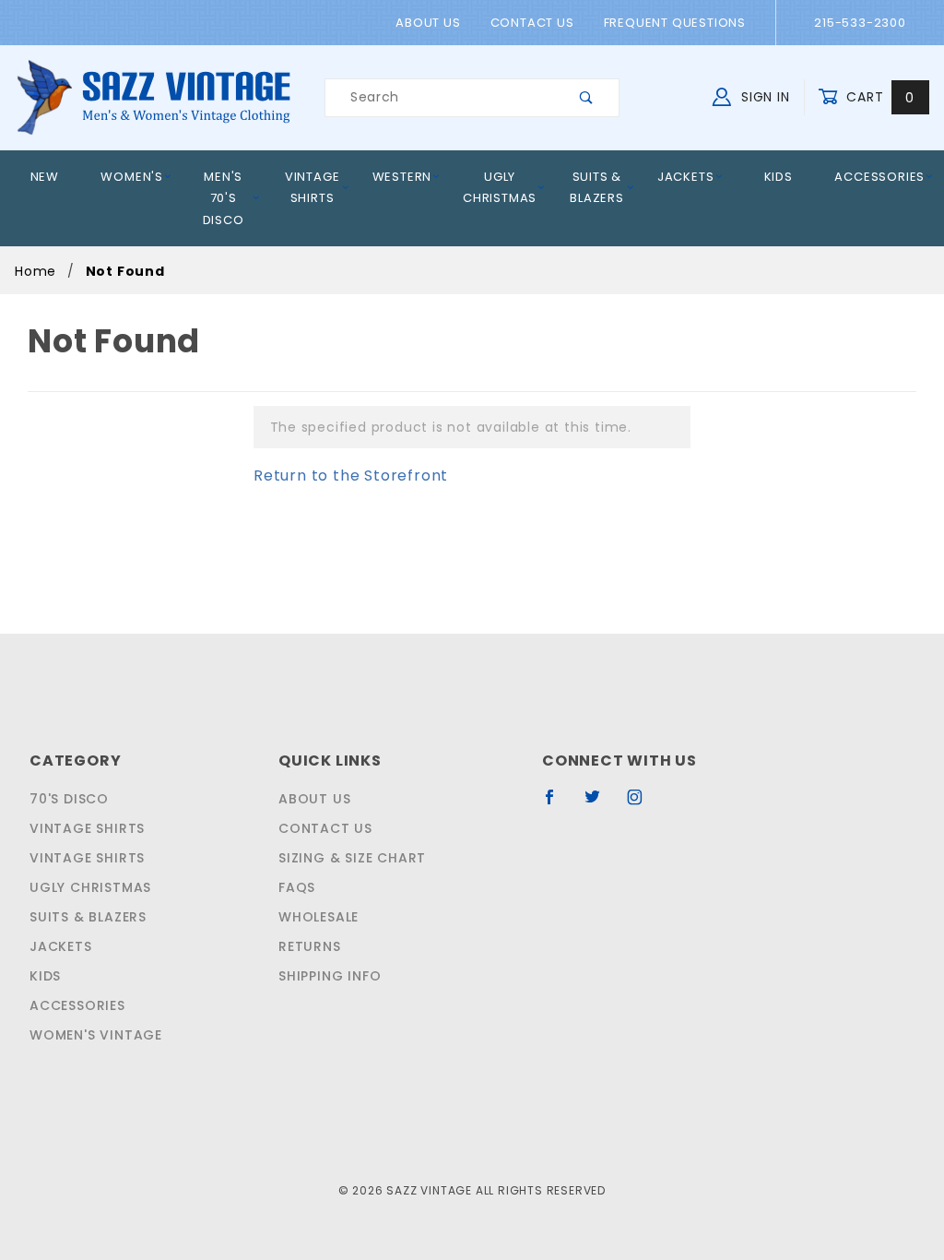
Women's (131, 176)
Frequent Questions (675, 22)
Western (402, 176)
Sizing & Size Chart (352, 858)
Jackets (685, 176)
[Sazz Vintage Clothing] (153, 97)
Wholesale (318, 917)
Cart (878, 97)
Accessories (879, 176)
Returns (309, 946)
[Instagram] (642, 804)
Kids (778, 176)
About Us (427, 22)
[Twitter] (600, 804)
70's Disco (69, 799)
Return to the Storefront (351, 475)
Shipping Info (329, 976)
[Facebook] (557, 804)
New (44, 176)
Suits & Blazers (597, 187)
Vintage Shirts (312, 187)
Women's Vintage (96, 1035)
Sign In (763, 97)
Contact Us (532, 22)
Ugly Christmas (500, 187)
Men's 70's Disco (223, 198)
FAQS (296, 887)
